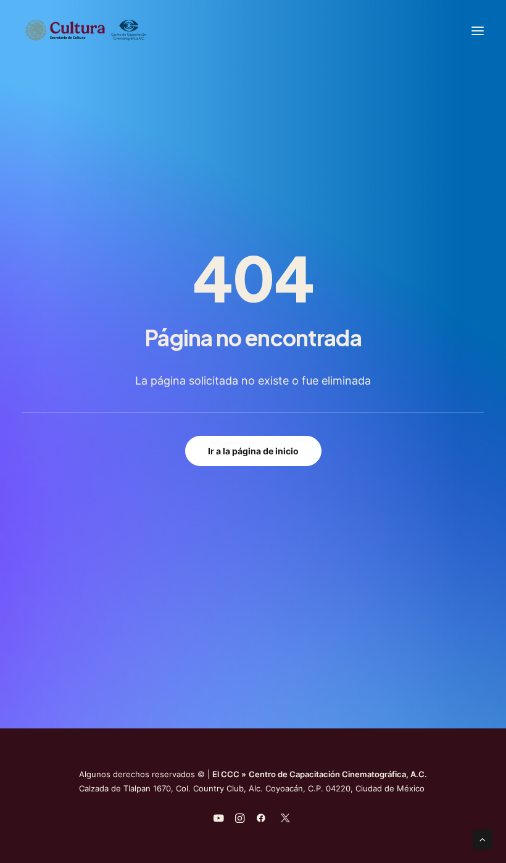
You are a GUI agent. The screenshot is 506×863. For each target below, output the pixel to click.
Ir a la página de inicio (253, 451)
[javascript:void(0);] (239, 820)
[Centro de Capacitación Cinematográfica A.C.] (116, 30)
